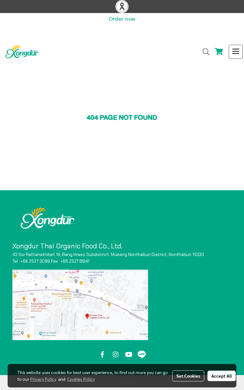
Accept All (221, 376)
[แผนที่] (80, 304)
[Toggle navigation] (236, 52)
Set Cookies (188, 376)
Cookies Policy (81, 379)
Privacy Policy (43, 379)
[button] (204, 51)
